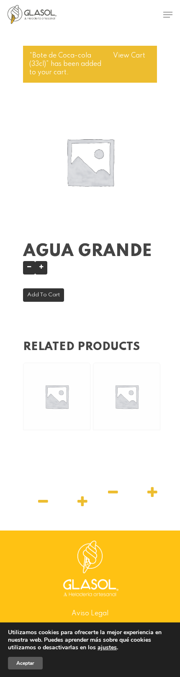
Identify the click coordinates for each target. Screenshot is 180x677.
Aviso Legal (90, 613)
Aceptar (25, 663)
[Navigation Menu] (167, 14)
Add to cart (43, 295)
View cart (129, 55)
